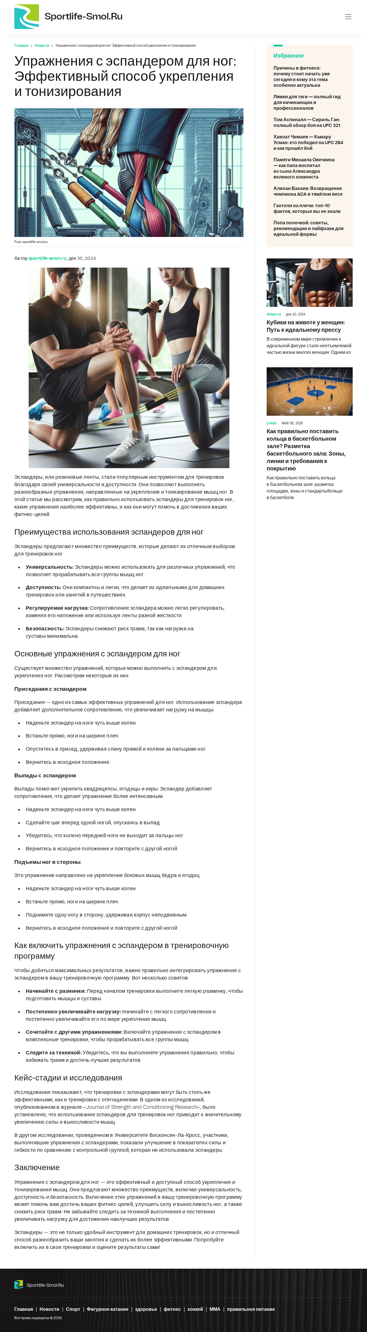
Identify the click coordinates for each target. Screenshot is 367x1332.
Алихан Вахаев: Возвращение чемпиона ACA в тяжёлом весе (310, 191)
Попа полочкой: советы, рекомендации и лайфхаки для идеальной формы (310, 228)
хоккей (195, 1309)
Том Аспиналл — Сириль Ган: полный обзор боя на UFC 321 (310, 122)
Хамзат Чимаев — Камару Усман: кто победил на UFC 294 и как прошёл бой (310, 142)
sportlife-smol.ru (45, 1285)
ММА (215, 1309)
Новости (42, 45)
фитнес (172, 1309)
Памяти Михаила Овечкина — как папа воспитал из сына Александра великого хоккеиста (310, 168)
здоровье (146, 1309)
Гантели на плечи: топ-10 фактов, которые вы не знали (310, 208)
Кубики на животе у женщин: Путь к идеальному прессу (310, 307)
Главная (21, 45)
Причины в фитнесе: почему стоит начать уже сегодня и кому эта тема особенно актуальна (310, 76)
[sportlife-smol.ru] (26, 16)
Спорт (272, 423)
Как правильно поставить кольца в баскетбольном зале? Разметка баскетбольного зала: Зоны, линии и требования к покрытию (310, 434)
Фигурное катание (107, 1309)
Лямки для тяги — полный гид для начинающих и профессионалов (310, 102)
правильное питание (251, 1309)
